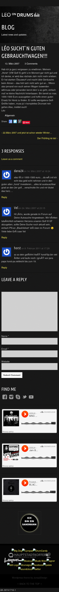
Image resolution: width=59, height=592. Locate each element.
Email (5, 348)
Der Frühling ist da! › (47, 138)
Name (5, 336)
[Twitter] (24, 397)
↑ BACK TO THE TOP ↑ (29, 583)
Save (27, 122)
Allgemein (10, 115)
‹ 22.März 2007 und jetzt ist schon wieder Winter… (26, 132)
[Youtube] (31, 397)
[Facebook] (4, 397)
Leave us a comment (11, 159)
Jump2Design (40, 577)
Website (5, 361)
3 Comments (31, 63)
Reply (4, 197)
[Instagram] (11, 397)
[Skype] (18, 397)
